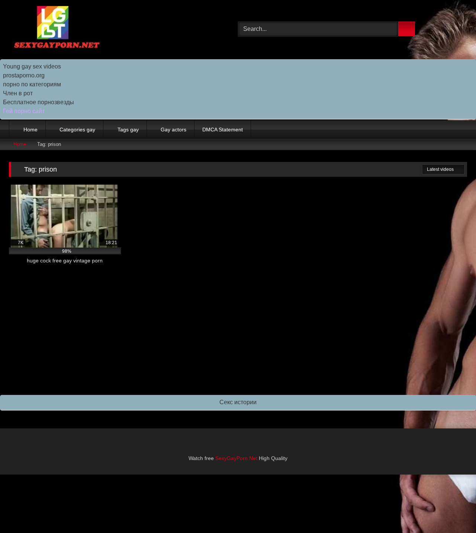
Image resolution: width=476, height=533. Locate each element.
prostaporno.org (24, 75)
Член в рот (18, 93)
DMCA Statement (222, 130)
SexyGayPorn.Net (236, 458)
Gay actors (173, 130)
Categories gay (77, 130)
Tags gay (128, 130)
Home (30, 130)
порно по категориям (32, 84)
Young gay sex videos (32, 66)
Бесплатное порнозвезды (38, 102)
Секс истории (238, 402)
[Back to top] (453, 511)
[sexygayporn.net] (55, 29)
